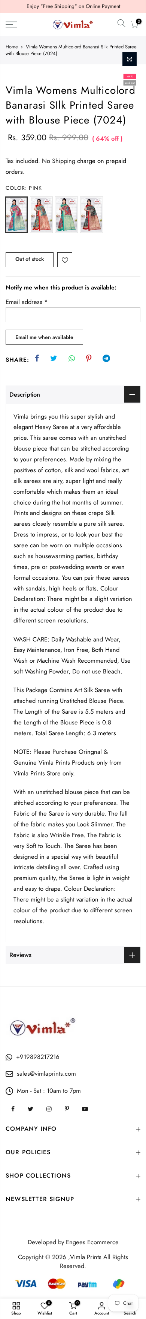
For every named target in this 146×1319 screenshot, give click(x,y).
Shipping (63, 160)
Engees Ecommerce (92, 1242)
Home (12, 47)
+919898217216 (38, 1056)
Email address (27, 301)
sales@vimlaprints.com (46, 1073)
